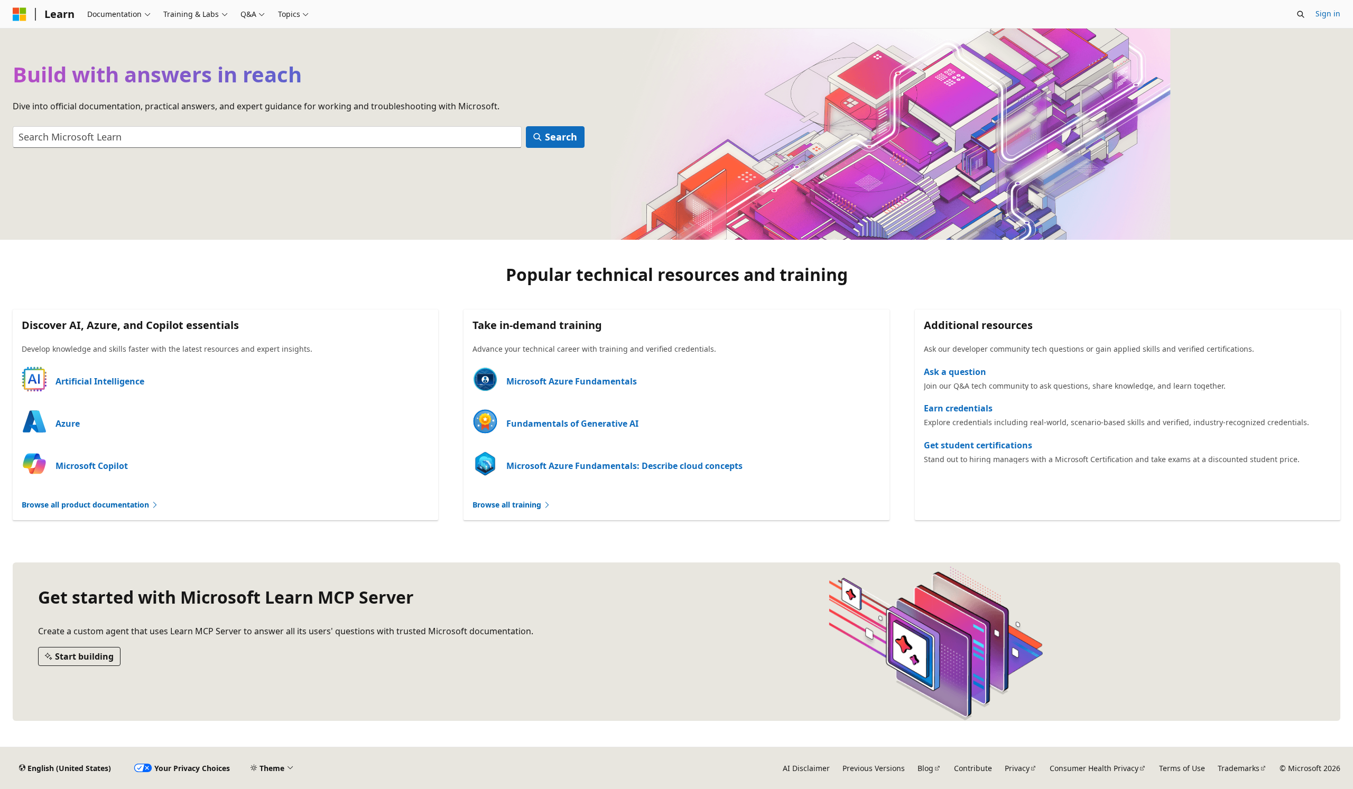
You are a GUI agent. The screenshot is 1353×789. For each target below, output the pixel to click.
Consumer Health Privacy (1094, 768)
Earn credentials (958, 408)
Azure (67, 423)
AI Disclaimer (806, 768)
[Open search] (1300, 14)
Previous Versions (873, 768)
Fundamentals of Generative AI (572, 423)
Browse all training (507, 505)
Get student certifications (978, 445)
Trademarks (1238, 768)
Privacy (1017, 768)
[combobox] (267, 137)
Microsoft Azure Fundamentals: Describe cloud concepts (624, 466)
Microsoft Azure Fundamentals (571, 381)
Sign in (1327, 13)
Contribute (973, 768)
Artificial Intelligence (99, 381)
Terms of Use (1182, 768)
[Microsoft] (19, 14)
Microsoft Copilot (91, 466)
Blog (925, 768)
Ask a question (955, 372)
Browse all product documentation (86, 505)
